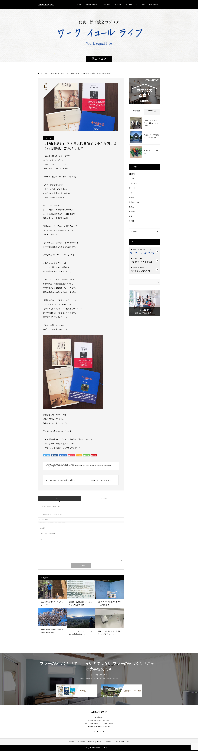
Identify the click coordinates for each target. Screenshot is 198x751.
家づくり (48, 138)
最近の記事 (136, 111)
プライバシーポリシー (121, 742)
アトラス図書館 (51, 466)
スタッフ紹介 (105, 5)
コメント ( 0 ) (59, 498)
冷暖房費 (59, 466)
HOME (79, 5)
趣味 (130, 216)
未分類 (131, 197)
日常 (130, 193)
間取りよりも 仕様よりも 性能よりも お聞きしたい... (151, 122)
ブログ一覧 (118, 5)
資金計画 (132, 211)
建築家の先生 (78, 466)
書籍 (84, 466)
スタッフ (132, 178)
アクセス (100, 742)
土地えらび (133, 183)
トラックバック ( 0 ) (102, 498)
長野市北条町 (107, 466)
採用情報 (108, 742)
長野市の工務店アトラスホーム (94, 466)
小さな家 (71, 466)
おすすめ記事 (152, 111)
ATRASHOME (46, 4)
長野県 (72, 464)
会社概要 (91, 742)
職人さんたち (134, 202)
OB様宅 (132, 174)
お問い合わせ (81, 742)
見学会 (131, 207)
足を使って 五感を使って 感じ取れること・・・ (151, 137)
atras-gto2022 (56, 464)
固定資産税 (65, 466)
